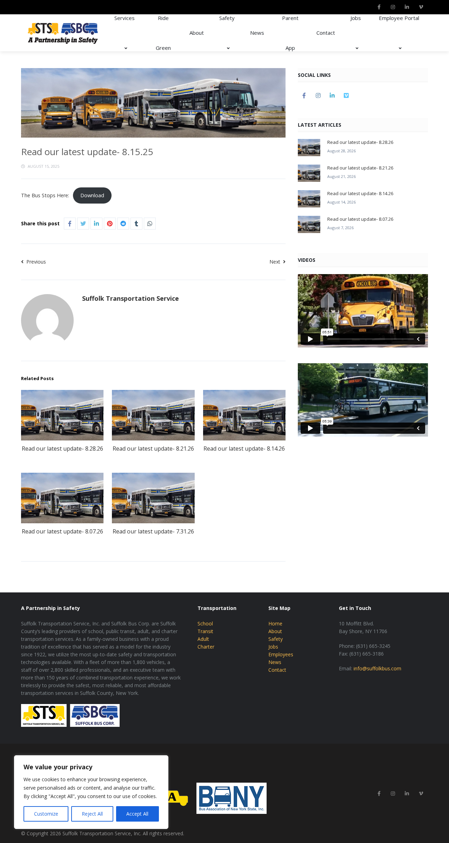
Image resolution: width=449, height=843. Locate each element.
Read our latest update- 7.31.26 (153, 531)
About (196, 32)
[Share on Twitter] (83, 223)
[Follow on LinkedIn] (407, 7)
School (205, 623)
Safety (227, 17)
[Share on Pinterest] (109, 223)
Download (92, 195)
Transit (205, 631)
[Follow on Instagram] (393, 7)
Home (275, 623)
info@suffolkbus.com (377, 668)
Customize (46, 813)
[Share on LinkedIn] (96, 223)
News (257, 32)
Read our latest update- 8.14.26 (244, 448)
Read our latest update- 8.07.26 (62, 531)
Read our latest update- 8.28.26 (62, 448)
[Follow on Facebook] (379, 7)
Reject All (92, 813)
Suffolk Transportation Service (130, 298)
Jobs (355, 17)
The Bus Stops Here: (45, 195)
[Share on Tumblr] (136, 223)
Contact (325, 32)
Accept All (137, 813)
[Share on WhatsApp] (149, 223)
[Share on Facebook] (69, 223)
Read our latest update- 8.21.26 (153, 448)
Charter (205, 646)
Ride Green (163, 32)
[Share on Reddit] (123, 223)
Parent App (290, 32)
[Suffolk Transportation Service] (63, 33)
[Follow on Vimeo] (421, 7)
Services (124, 17)
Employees (280, 654)
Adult (203, 639)
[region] (91, 792)
